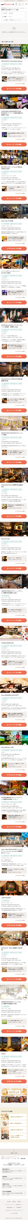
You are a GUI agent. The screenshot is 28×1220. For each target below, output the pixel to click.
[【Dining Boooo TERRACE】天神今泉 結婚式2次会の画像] (14, 369)
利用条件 (19, 1201)
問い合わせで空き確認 (15, 248)
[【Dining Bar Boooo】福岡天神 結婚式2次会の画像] (14, 475)
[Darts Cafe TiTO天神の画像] (14, 211)
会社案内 (9, 1201)
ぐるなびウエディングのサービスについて (14, 1210)
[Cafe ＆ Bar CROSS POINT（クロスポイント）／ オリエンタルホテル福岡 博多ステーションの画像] (14, 839)
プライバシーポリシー (9, 1204)
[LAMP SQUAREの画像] (14, 888)
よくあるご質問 (14, 1213)
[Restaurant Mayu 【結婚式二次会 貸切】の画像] (14, 938)
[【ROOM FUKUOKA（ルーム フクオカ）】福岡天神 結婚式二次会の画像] (14, 992)
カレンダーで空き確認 (15, 88)
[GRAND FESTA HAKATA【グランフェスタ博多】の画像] (14, 423)
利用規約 (14, 1201)
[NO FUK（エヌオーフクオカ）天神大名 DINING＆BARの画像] (14, 157)
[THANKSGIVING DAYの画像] (14, 633)
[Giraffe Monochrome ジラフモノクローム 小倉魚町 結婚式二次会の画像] (14, 315)
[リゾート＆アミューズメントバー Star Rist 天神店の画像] (14, 261)
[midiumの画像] (14, 1044)
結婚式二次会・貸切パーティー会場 (8, 1158)
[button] (14, 1170)
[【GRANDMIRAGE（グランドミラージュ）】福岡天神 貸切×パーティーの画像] (14, 787)
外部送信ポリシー (19, 1204)
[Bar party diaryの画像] (14, 529)
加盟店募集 (18, 1207)
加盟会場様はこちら (11, 1207)
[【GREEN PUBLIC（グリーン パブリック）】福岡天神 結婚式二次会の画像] (14, 581)
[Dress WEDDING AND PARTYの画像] (14, 685)
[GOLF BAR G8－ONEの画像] (14, 737)
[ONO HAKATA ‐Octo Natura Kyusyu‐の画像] (14, 51)
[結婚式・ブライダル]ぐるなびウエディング (10, 1157)
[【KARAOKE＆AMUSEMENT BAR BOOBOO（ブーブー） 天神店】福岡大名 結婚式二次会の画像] (14, 101)
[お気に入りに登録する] (25, 59)
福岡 (18, 1158)
